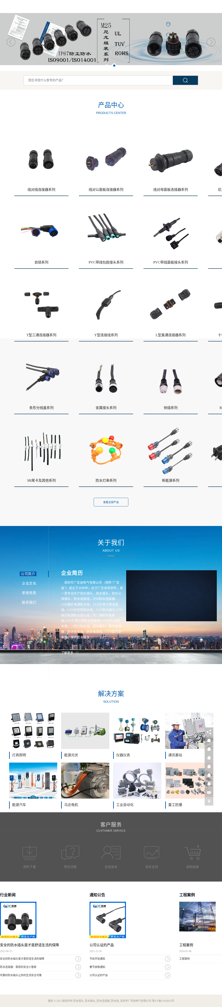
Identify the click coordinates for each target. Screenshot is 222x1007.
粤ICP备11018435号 (163, 1000)
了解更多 (67, 652)
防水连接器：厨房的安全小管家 (18, 967)
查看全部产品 (111, 502)
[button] (11, 42)
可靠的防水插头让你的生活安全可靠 (21, 975)
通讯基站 (175, 755)
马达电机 (71, 805)
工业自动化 (125, 805)
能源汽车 (19, 805)
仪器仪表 (123, 755)
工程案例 (184, 958)
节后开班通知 (97, 958)
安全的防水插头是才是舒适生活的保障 (22, 958)
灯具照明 (19, 755)
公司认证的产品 (99, 975)
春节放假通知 (97, 967)
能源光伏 (71, 755)
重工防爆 (175, 805)
